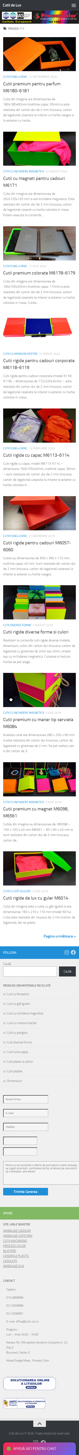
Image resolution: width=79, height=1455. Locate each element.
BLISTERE (9, 1251)
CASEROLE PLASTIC (16, 1256)
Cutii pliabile (14, 1071)
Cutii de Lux (12, 5)
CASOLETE (10, 1261)
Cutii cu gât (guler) (17, 891)
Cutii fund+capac (15, 77)
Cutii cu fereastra (18, 994)
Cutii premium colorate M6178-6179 (39, 273)
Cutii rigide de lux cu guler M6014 (35, 898)
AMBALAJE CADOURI (17, 1231)
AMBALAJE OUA (13, 1266)
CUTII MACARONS (15, 1241)
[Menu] (73, 5)
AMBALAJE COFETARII (17, 1236)
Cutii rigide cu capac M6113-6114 (36, 455)
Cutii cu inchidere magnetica (23, 171)
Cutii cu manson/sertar (20, 354)
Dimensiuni (14, 1081)
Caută (7, 964)
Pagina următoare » (60, 936)
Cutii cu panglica (17, 1033)
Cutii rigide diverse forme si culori (35, 632)
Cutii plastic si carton (20, 1062)
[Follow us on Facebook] (73, 952)
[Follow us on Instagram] (66, 952)
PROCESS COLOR (14, 1246)
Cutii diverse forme (17, 625)
